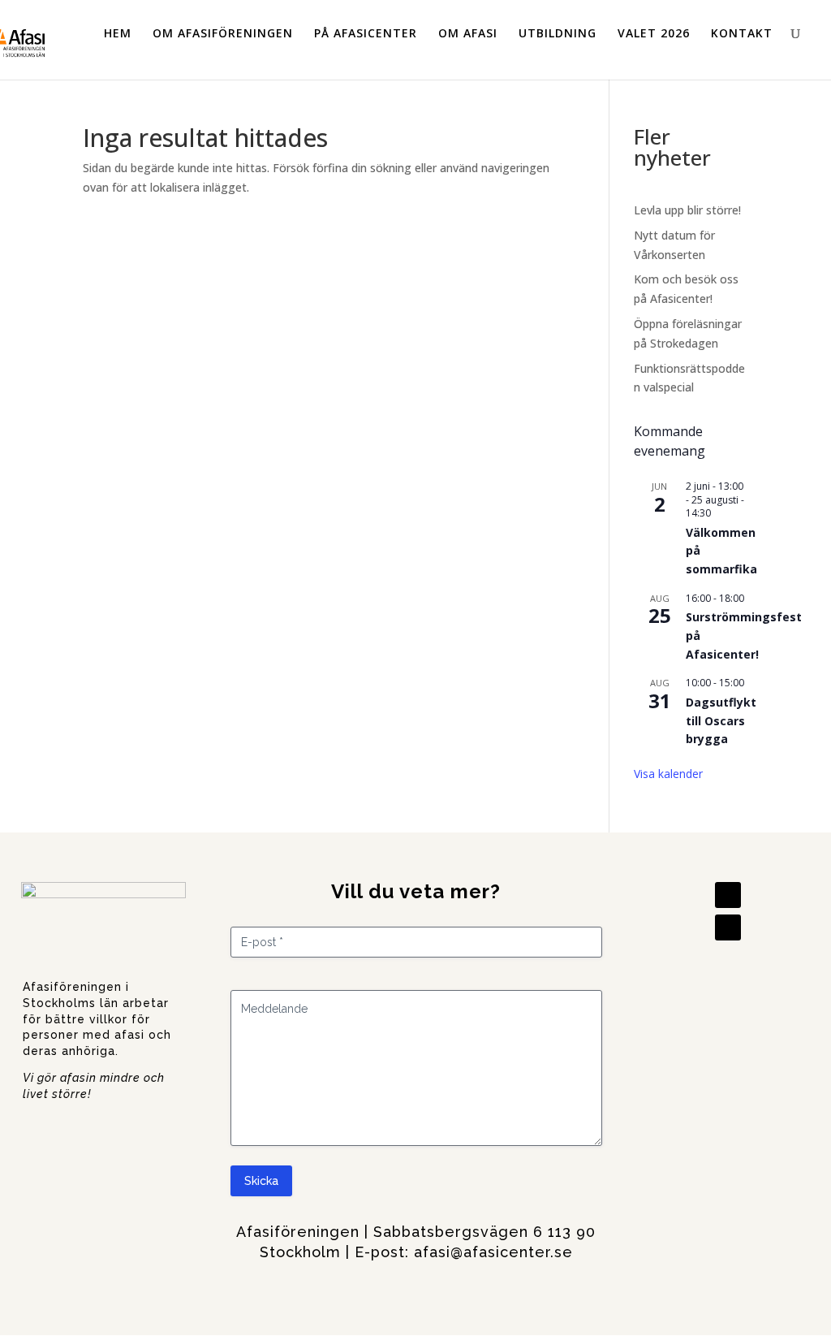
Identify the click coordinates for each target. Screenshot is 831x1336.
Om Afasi (467, 34)
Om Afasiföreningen (223, 34)
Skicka (261, 1180)
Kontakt (742, 34)
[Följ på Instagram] (728, 927)
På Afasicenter (365, 34)
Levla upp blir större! (687, 210)
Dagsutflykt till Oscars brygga (721, 720)
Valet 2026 (654, 34)
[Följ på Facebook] (728, 895)
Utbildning (557, 34)
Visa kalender (668, 773)
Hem (117, 34)
